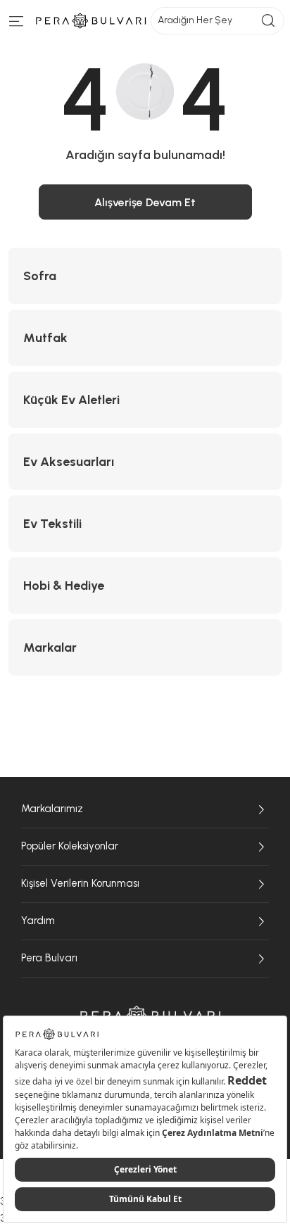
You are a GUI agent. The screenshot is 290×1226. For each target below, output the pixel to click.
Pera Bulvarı (49, 958)
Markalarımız (52, 808)
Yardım (38, 920)
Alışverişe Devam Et (145, 202)
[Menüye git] (16, 24)
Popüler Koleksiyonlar (69, 846)
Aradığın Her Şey (195, 20)
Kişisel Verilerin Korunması (80, 883)
